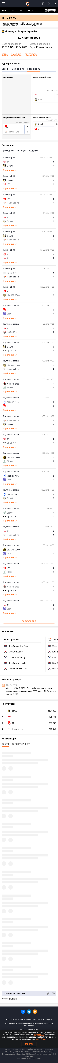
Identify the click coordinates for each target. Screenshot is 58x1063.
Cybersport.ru (22, 1059)
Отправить (54, 993)
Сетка (5, 54)
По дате (5, 744)
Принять (29, 1044)
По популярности (21, 744)
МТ (21, 10)
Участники (16, 54)
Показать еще (29, 621)
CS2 (13, 10)
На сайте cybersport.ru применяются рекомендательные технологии (29, 1024)
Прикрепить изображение (48, 993)
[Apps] (43, 3)
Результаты (31, 54)
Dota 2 (5, 10)
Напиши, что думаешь (14, 993)
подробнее (39, 1035)
